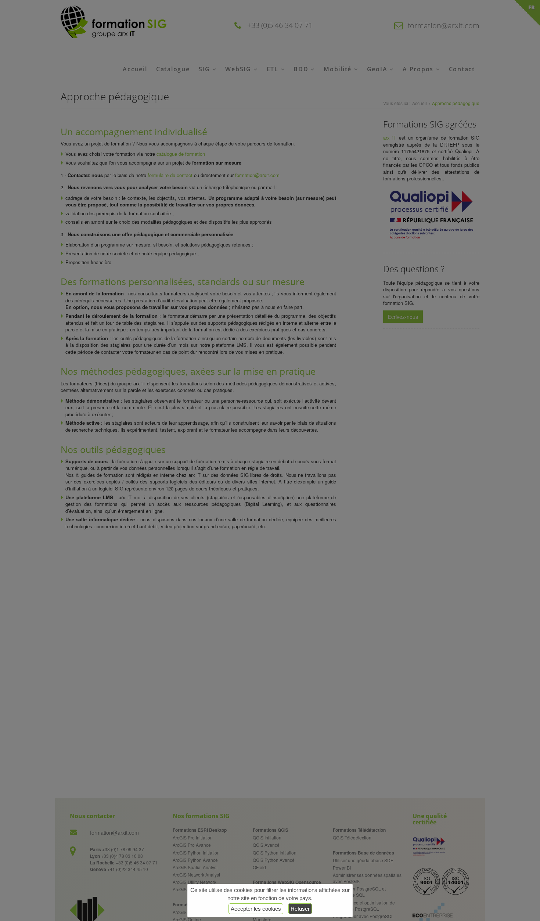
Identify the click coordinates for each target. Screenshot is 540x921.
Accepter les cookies (256, 909)
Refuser (300, 909)
